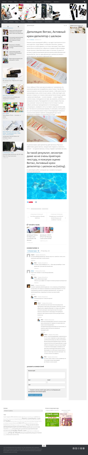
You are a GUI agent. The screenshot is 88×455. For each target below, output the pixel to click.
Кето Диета (17, 425)
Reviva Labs (15, 423)
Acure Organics (6, 416)
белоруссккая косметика (36, 208)
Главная (4, 1)
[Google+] (84, 448)
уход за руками (26, 433)
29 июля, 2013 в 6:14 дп (40, 254)
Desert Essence (18, 419)
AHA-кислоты (14, 416)
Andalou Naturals (21, 416)
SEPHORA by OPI (33, 423)
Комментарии (34, 251)
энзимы (4, 434)
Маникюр (29, 1)
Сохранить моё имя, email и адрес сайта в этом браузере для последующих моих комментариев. (44, 390)
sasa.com (21, 423)
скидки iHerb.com (30, 430)
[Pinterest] (81, 448)
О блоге (10, 1)
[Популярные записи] (18, 26)
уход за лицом (14, 433)
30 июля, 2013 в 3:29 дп (40, 285)
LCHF (20, 421)
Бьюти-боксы (47, 1)
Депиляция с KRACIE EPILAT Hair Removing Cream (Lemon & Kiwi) (46, 236)
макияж (5, 428)
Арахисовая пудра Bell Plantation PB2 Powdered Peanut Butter (15, 53)
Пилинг (4, 133)
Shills (37, 423)
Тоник (18, 133)
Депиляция (30, 25)
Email (49, 380)
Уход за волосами (32, 425)
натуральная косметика (20, 428)
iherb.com (26, 419)
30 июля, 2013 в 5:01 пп (52, 356)
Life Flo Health (24, 421)
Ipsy (11, 421)
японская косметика (12, 434)
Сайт (29, 384)
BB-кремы (5, 78)
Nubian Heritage (34, 421)
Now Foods (29, 421)
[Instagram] (79, 448)
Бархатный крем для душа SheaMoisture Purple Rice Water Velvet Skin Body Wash (16, 32)
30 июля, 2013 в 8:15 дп (43, 296)
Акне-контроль (15, 131)
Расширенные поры (11, 133)
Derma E (13, 419)
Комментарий (31, 370)
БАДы (13, 425)
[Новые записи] (8, 26)
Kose (18, 421)
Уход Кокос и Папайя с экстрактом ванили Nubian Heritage (15, 46)
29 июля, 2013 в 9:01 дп (43, 277)
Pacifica (39, 421)
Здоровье (56, 1)
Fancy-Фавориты (7, 131)
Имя (29, 380)
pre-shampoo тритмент (8, 423)
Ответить (33, 260)
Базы (9, 78)
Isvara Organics (14, 421)
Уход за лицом (9, 134)
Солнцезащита (6, 152)
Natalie (32, 39)
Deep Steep (8, 419)
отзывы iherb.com (18, 430)
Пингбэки (45, 251)
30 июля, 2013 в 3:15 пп (49, 319)
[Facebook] (74, 448)
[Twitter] (76, 448)
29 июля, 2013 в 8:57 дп (43, 262)
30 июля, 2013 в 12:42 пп (47, 303)
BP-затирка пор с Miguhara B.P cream (12, 80)
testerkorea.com (7, 425)
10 (66, 25)
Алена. (32, 270)
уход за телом (45, 208)
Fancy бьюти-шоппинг (8, 95)
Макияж (22, 1)
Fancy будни (38, 1)
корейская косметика (33, 427)
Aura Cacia (27, 416)
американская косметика (14, 427)
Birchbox (37, 416)
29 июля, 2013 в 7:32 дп (40, 270)
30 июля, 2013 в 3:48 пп (53, 334)
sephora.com (27, 423)
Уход (15, 1)
